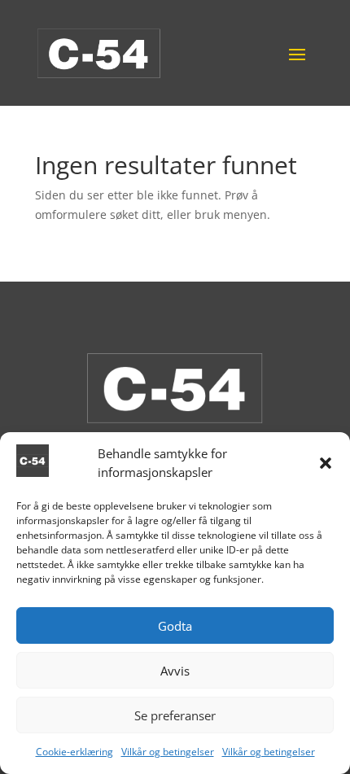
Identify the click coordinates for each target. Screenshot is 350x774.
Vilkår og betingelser (167, 752)
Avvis (175, 670)
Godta (175, 626)
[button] (325, 463)
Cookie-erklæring (74, 752)
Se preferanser (175, 715)
